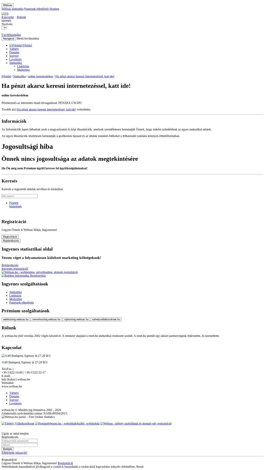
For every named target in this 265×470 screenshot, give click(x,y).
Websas (7, 5)
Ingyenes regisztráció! (15, 268)
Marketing (23, 69)
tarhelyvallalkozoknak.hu (106, 319)
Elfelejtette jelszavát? (14, 452)
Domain (14, 52)
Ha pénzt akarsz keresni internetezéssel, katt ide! (84, 76)
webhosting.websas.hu (16, 319)
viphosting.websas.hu (76, 319)
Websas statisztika (12, 8)
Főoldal (6, 76)
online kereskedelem (40, 76)
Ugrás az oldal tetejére (15, 433)
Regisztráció (10, 236)
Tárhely (14, 49)
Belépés (7, 449)
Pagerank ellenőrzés (36, 8)
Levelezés (15, 59)
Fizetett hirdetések (15, 204)
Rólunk (21, 17)
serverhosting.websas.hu (46, 319)
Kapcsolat (8, 17)
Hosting (54, 8)
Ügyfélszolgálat (11, 34)
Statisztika (16, 62)
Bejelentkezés (11, 240)
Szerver (14, 55)
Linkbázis (23, 66)
